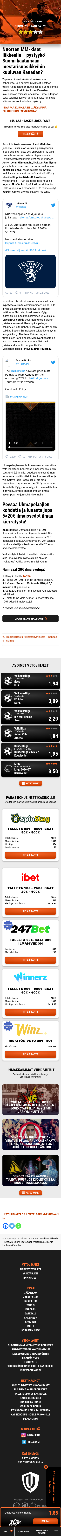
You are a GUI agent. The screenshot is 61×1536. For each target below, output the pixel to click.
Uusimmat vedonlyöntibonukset (30, 1349)
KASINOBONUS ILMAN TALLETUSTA (30, 1410)
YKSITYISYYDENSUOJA (30, 1462)
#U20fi (30, 250)
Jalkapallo (30, 1297)
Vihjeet (7, 1531)
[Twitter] (12, 1226)
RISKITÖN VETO (30, 1357)
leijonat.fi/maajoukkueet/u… (36, 217)
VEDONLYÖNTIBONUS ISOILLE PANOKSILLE (30, 1366)
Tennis (31, 1305)
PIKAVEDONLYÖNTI (30, 1370)
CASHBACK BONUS (30, 1406)
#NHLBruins (17, 371)
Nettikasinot (24, 1531)
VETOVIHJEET (30, 1264)
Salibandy (30, 1317)
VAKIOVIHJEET (30, 1273)
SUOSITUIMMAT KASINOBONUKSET (31, 1385)
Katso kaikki (32, 783)
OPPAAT (31, 1288)
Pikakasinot (30, 1418)
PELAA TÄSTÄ (30, 133)
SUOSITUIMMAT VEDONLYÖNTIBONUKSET (30, 1345)
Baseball (30, 1313)
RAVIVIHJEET (30, 1277)
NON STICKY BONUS (30, 1402)
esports (30, 1309)
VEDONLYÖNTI (30, 1340)
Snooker (30, 1321)
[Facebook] (5, 1226)
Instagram (33, 1435)
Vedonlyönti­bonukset (42, 1531)
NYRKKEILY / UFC (30, 1330)
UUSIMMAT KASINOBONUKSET (30, 1389)
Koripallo (30, 1301)
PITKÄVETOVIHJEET (30, 1269)
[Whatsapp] (18, 1226)
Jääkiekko (30, 1292)
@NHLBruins (22, 363)
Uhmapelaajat (9, 1238)
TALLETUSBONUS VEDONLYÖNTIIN (30, 1353)
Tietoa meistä (30, 1458)
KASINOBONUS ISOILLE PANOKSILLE (30, 1414)
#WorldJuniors (39, 378)
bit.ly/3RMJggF (19, 396)
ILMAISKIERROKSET (30, 1398)
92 (24, 456)
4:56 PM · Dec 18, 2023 (40, 456)
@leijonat (21, 206)
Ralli (30, 1326)
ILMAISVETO (30, 1362)
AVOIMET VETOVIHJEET (30, 665)
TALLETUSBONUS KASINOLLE (31, 1393)
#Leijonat (40, 250)
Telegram (34, 1441)
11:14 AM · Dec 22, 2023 (36, 292)
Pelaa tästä (30, 855)
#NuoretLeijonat (15, 250)
